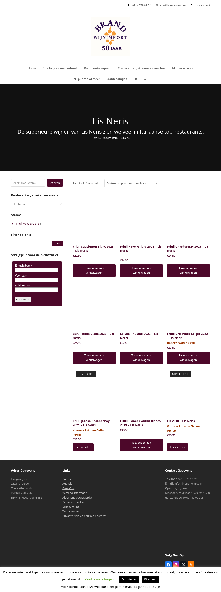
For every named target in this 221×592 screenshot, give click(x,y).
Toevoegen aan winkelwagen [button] (94, 270)
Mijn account (70, 507)
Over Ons (68, 488)
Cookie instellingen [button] (99, 579)
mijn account (202, 5)
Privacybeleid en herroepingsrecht (84, 516)
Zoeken (55, 183)
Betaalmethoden (73, 502)
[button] (135, 79)
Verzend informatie (74, 493)
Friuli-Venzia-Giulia (27, 223)
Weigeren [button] (150, 579)
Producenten (109, 138)
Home (95, 138)
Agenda (67, 483)
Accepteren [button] (129, 579)
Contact (67, 479)
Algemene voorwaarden (77, 497)
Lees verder (83, 447)
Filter (57, 243)
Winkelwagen (71, 511)
